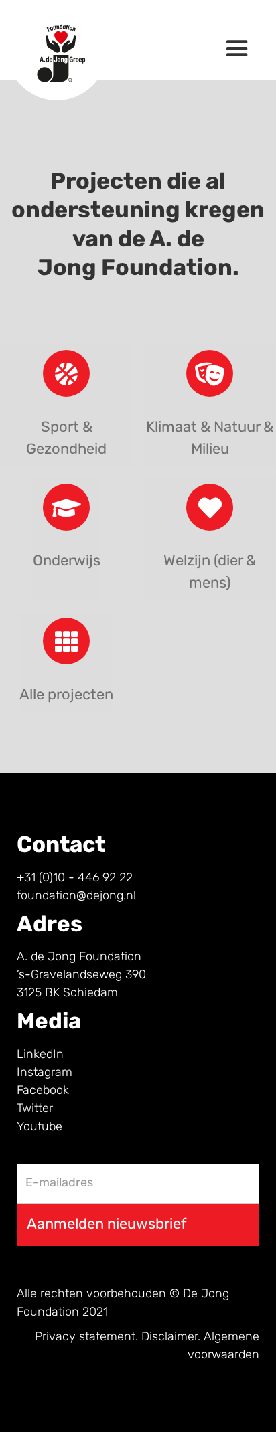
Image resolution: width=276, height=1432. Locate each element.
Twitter (35, 1109)
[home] (53, 40)
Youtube (39, 1128)
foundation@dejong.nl (76, 897)
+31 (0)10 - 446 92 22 (75, 879)
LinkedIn (40, 1055)
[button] (237, 49)
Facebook (43, 1091)
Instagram (44, 1073)
